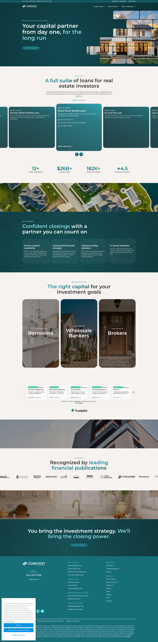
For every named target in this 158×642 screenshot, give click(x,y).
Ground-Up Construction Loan (78, 596)
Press (108, 598)
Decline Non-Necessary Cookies (18, 630)
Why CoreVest (111, 579)
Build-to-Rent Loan (74, 599)
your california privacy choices (50, 621)
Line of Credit (72, 585)
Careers (108, 588)
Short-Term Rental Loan (76, 575)
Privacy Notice (10, 621)
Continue (19, 625)
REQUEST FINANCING (119, 1)
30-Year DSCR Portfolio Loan (77, 572)
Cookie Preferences (18, 635)
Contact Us (109, 585)
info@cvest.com (34, 579)
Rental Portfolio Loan (75, 565)
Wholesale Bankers (112, 569)
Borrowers (109, 565)
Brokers (108, 572)
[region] (18, 619)
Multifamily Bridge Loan (76, 606)
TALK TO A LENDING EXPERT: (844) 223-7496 (37, 1)
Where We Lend (111, 582)
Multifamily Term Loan (75, 609)
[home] (29, 6)
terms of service (72, 621)
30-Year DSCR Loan (74, 569)
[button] (97, 7)
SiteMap (128, 637)
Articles (108, 594)
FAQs (108, 591)
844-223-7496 (33, 575)
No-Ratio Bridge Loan (75, 588)
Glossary (109, 601)
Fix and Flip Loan (73, 582)
